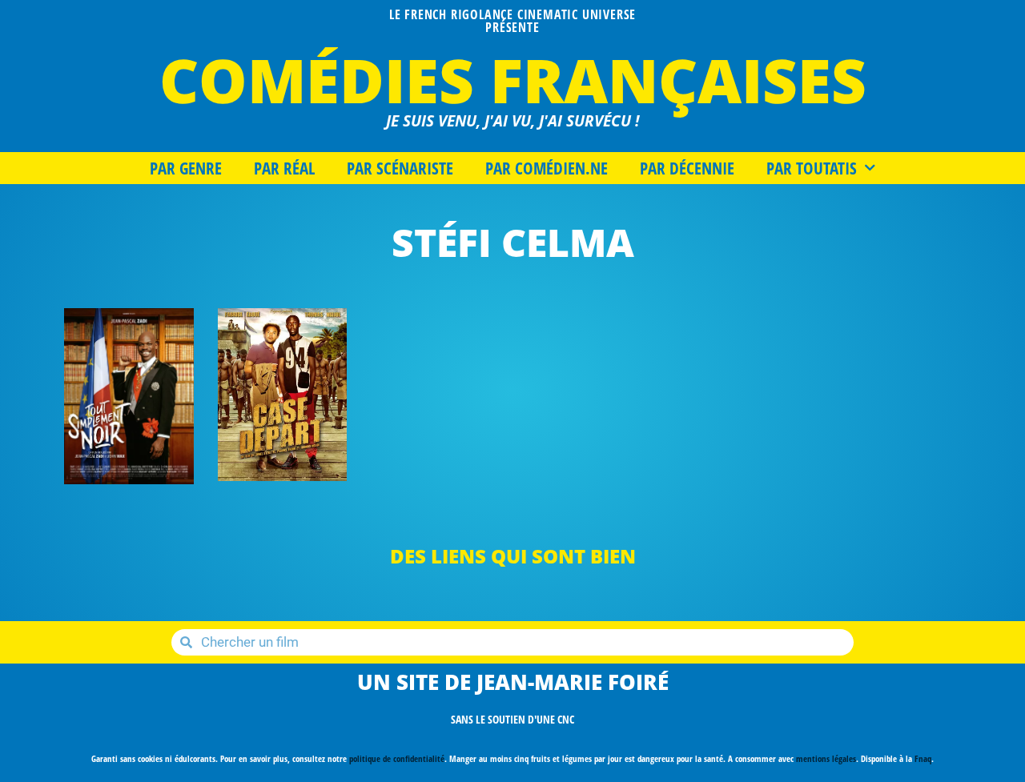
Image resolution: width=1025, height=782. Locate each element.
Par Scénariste (400, 168)
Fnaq (922, 758)
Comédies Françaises (512, 79)
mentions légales (826, 758)
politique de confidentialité (396, 758)
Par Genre (186, 168)
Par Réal (284, 168)
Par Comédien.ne (546, 168)
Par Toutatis (811, 168)
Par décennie (687, 168)
